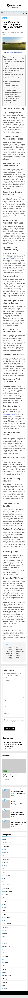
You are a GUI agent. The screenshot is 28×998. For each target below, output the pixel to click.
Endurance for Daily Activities (13, 96)
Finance (5, 898)
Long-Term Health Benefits (12, 98)
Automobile (6, 846)
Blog (4, 856)
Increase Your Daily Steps (11, 59)
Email (6, 707)
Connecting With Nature (11, 104)
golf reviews (9, 635)
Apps (4, 839)
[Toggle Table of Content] (22, 57)
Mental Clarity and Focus (12, 94)
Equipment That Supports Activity (14, 74)
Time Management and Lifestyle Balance (13, 78)
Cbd (4, 869)
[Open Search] (23, 13)
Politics (5, 943)
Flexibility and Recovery (11, 85)
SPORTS (5, 18)
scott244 (11, 52)
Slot (4, 959)
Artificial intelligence (8, 843)
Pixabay (19, 52)
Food (4, 901)
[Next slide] (23, 755)
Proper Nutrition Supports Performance (12, 71)
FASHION (5, 894)
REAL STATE (6, 946)
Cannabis (5, 862)
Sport (4, 966)
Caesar (5, 32)
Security (5, 949)
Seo (4, 953)
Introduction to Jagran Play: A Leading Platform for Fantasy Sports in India (13, 744)
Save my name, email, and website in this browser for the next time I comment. (14, 722)
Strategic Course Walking (12, 100)
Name (6, 700)
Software (5, 962)
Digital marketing (7, 881)
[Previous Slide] (21, 755)
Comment (7, 680)
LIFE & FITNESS (7, 924)
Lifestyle (5, 927)
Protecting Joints (9, 102)
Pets (4, 940)
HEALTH (5, 914)
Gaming (5, 907)
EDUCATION (6, 885)
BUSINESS (6, 859)
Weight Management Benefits (13, 92)
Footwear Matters (9, 76)
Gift (4, 911)
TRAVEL (5, 982)
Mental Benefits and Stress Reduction (12, 65)
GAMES (5, 904)
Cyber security (7, 875)
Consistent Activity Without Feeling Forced (14, 62)
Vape (4, 985)
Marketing (5, 930)
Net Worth (5, 933)
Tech (4, 771)
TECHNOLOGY (7, 975)
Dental (13, 806)
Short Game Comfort (10, 90)
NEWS (4, 937)
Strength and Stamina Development (14, 68)
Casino (5, 865)
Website (6, 713)
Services (5, 956)
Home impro (6, 917)
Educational (6, 888)
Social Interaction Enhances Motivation (12, 82)
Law (4, 920)
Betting (5, 849)
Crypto (5, 872)
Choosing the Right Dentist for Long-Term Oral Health (17, 824)
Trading (5, 979)
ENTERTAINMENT (8, 891)
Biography (5, 852)
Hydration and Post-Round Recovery (12, 87)
